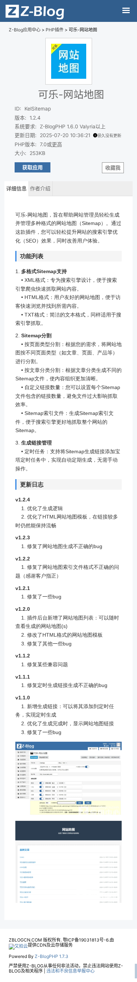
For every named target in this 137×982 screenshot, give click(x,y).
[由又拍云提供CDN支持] (18, 945)
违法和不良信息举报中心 (70, 971)
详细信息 (16, 188)
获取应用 (32, 167)
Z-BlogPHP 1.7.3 (51, 956)
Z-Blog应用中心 (25, 29)
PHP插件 (55, 29)
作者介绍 (40, 188)
